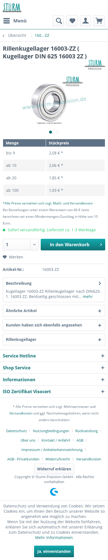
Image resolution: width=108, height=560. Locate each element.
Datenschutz (16, 430)
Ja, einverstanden (54, 551)
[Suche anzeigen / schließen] (58, 20)
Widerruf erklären (54, 468)
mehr (87, 296)
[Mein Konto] (85, 20)
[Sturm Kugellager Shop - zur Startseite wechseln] (12, 7)
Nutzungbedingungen (51, 430)
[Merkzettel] (72, 20)
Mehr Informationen (54, 537)
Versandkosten (20, 413)
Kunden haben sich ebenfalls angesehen (44, 325)
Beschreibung (19, 283)
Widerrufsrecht (57, 459)
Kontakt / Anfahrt (56, 440)
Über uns (27, 440)
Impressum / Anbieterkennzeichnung (52, 449)
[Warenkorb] (99, 20)
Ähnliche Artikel (21, 310)
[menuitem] (14, 20)
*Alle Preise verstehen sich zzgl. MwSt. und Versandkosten (48, 203)
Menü (20, 20)
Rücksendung (86, 430)
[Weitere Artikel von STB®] (94, 65)
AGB (79, 440)
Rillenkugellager (21, 339)
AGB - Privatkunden (23, 459)
